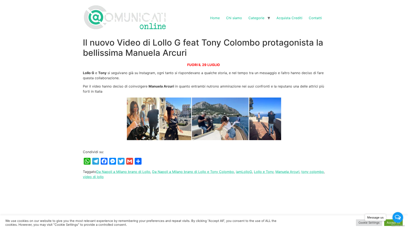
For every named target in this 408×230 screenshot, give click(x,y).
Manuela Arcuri (287, 172)
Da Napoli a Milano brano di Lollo (123, 172)
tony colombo (312, 172)
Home (215, 18)
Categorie (256, 18)
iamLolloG (244, 172)
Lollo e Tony (263, 172)
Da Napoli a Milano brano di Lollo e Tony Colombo (193, 172)
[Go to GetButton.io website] (398, 225)
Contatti (315, 18)
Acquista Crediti (289, 18)
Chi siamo (234, 18)
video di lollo (93, 177)
